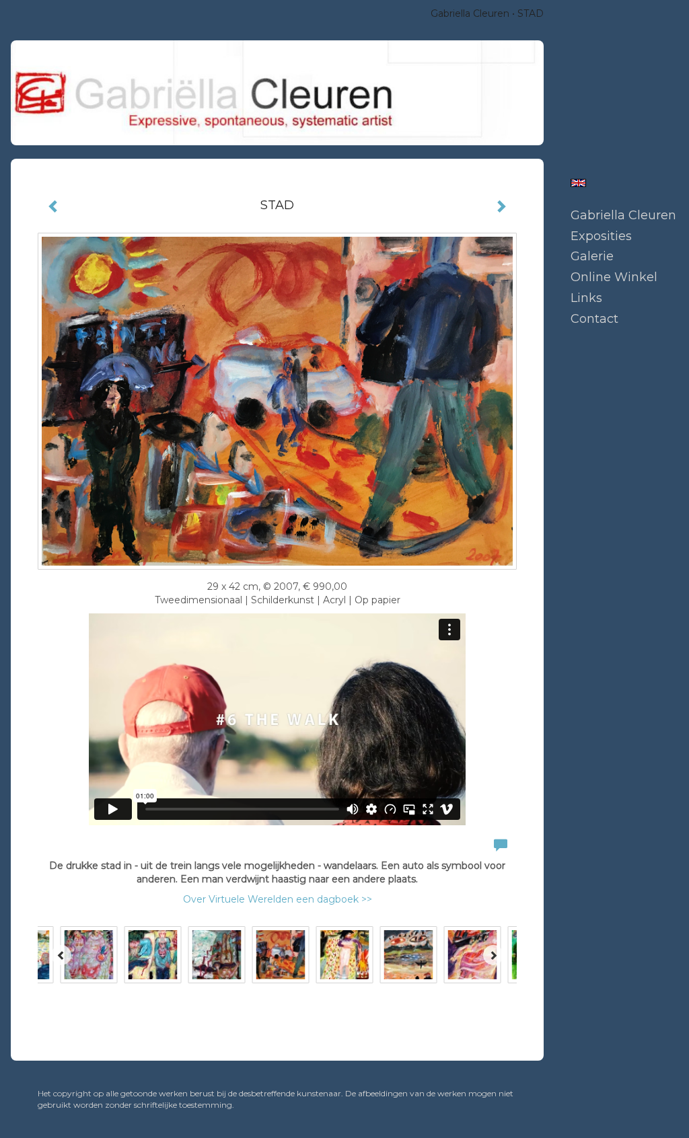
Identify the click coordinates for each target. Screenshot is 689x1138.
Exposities (601, 236)
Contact (594, 318)
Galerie (592, 256)
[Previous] (61, 955)
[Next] (493, 955)
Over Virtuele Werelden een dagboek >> (277, 899)
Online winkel (614, 277)
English (578, 183)
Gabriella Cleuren (470, 13)
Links (586, 298)
